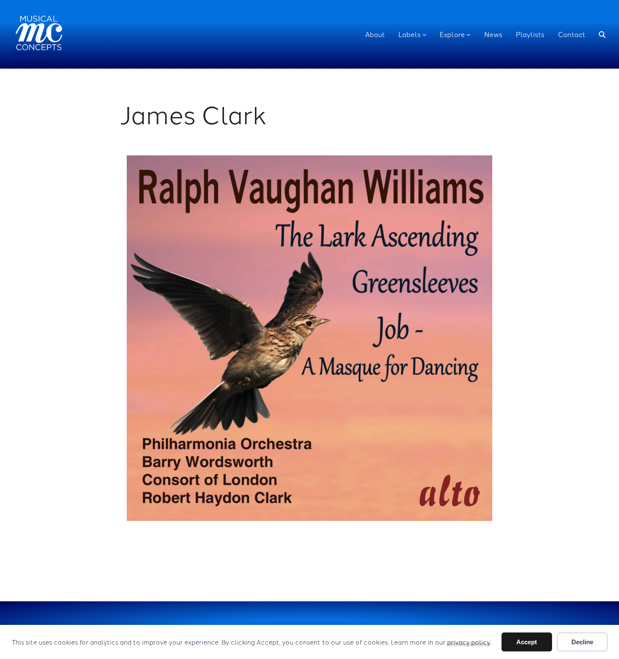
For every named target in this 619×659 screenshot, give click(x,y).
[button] (602, 34)
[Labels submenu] (424, 34)
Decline (582, 642)
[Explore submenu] (469, 34)
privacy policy (468, 642)
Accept (526, 642)
